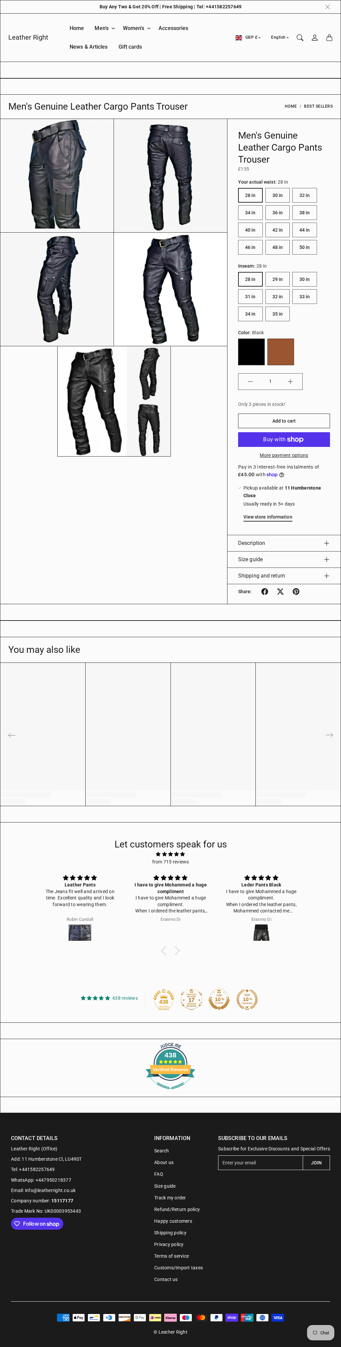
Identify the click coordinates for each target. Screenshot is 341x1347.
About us (163, 1162)
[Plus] (290, 382)
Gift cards (130, 47)
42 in (277, 230)
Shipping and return (261, 576)
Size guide (250, 559)
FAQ (158, 1174)
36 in (277, 212)
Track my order (170, 1197)
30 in (277, 195)
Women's (134, 28)
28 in (250, 195)
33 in (304, 296)
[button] (264, 591)
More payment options (284, 455)
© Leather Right (170, 1332)
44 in (304, 230)
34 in (250, 212)
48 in (277, 247)
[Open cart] (329, 37)
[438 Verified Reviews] (170, 1092)
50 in (304, 247)
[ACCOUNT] (314, 37)
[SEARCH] (300, 37)
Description (251, 543)
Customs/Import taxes (178, 1267)
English (278, 37)
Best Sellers (318, 106)
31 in (250, 296)
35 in (277, 314)
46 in (250, 247)
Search (161, 1150)
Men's (102, 28)
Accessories (173, 28)
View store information (267, 517)
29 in (277, 279)
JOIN (316, 1162)
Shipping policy (170, 1232)
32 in (304, 195)
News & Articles (89, 47)
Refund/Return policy (177, 1209)
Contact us (166, 1279)
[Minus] (250, 382)
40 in (250, 230)
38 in (304, 212)
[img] (170, 854)
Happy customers (173, 1221)
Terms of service (171, 1256)
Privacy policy (169, 1244)
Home (77, 28)
